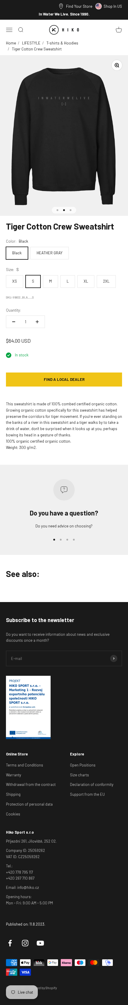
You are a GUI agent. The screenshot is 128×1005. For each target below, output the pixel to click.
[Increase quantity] (37, 322)
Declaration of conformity (91, 784)
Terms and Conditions (24, 765)
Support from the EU (87, 794)
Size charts (79, 774)
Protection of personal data (29, 804)
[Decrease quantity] (13, 322)
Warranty (13, 774)
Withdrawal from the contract (31, 784)
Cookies (13, 814)
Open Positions (83, 765)
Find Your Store (79, 6)
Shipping (13, 794)
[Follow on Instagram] (25, 943)
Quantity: (13, 310)
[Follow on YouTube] (40, 943)
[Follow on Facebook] (10, 943)
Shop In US (113, 6)
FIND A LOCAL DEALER (64, 379)
